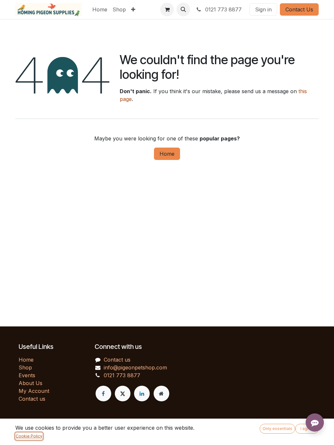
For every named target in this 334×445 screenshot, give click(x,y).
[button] (183, 9)
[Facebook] (103, 393)
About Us (30, 383)
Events (27, 375)
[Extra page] (161, 393)
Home (167, 154)
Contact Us (299, 9)
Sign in (263, 9)
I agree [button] (307, 428)
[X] (122, 393)
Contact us (32, 398)
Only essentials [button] (277, 428)
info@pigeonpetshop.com (135, 367)
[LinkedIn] (142, 393)
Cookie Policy (29, 436)
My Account (34, 391)
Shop (25, 367)
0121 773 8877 (223, 9)
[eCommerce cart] (167, 9)
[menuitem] (100, 9)
